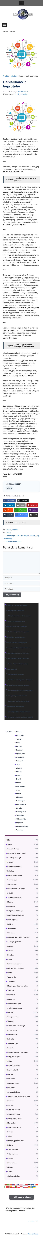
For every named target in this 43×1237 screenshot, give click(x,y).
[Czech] (19, 1184)
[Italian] (5, 1187)
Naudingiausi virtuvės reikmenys (17, 653)
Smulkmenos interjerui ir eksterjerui (20, 680)
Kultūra (10, 924)
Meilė (9, 840)
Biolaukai (19, 797)
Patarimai (10, 871)
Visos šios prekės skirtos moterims (18, 648)
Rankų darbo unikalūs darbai (18, 664)
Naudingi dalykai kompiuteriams (19, 712)
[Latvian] (8, 1187)
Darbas (10, 950)
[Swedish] (31, 1187)
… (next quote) (33, 1221)
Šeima (9, 844)
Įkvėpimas (11, 1088)
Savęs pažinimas (13, 1092)
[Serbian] (21, 1187)
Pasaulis (10, 1048)
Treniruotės (11, 977)
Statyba (10, 1105)
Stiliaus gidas (12, 920)
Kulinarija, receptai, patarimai (16, 605)
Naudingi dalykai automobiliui (16, 696)
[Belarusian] (5, 1184)
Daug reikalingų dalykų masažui (17, 658)
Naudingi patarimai (14, 866)
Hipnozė (19, 768)
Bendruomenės (12, 1083)
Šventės (10, 862)
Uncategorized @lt (14, 858)
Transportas (11, 1163)
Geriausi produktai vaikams (17, 1052)
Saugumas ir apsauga (15, 911)
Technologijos (12, 880)
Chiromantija (21, 819)
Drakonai (19, 750)
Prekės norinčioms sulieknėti (16, 626)
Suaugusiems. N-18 (14, 1119)
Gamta (9, 1172)
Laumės (19, 746)
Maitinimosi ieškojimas (15, 915)
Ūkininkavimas (12, 1154)
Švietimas (11, 1079)
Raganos (19, 823)
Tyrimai (10, 1136)
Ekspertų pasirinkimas (15, 1141)
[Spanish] (29, 1187)
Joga (18, 764)
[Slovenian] (26, 1187)
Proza (9, 973)
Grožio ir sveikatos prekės (15, 621)
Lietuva (10, 1167)
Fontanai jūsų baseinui (16, 674)
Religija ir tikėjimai (14, 1057)
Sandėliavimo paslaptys (16, 1026)
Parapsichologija (22, 826)
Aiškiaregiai (20, 786)
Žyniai (18, 779)
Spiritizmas (20, 754)
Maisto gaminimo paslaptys (17, 986)
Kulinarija (10, 1039)
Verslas (10, 1132)
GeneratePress (33, 1234)
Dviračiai (10, 893)
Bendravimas (12, 1034)
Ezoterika (10, 1158)
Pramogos (11, 906)
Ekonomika (11, 1123)
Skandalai (11, 995)
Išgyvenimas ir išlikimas (16, 889)
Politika (10, 1145)
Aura (18, 790)
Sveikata (10, 990)
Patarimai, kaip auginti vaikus (18, 937)
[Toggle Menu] (21, 3)
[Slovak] (24, 1187)
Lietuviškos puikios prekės (15, 637)
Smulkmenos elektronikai (15, 706)
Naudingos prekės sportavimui (18, 701)
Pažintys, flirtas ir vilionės (16, 853)
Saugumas (11, 999)
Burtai (18, 794)
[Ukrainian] (34, 1187)
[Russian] (19, 1187)
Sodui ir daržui (11, 669)
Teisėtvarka (11, 928)
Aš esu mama (12, 1030)
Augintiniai (11, 981)
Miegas (10, 1074)
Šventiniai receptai (14, 1004)
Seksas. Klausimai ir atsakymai (18, 1096)
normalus (24, 94)
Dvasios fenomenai (13, 542)
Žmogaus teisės (13, 1017)
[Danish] (21, 1184)
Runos (18, 783)
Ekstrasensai (21, 804)
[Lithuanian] (11, 1187)
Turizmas (10, 1101)
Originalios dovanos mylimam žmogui (19, 717)
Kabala (18, 775)
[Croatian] (16, 1184)
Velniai (18, 739)
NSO (18, 743)
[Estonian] (29, 1184)
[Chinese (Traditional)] (13, 1184)
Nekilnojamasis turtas (15, 1127)
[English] (26, 1184)
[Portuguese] (16, 1187)
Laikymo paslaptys (14, 964)
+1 (15, 94)
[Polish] (13, 1187)
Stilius (9, 1061)
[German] (37, 1184)
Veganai (10, 1021)
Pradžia (6, 76)
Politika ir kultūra (13, 1110)
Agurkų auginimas (14, 942)
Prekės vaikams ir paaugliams (16, 642)
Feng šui (19, 808)
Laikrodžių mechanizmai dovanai (17, 685)
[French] (34, 1184)
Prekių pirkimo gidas (14, 875)
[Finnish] (31, 1184)
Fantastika (20, 735)
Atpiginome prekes (14, 897)
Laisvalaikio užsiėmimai (16, 968)
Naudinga (10, 955)
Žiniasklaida (11, 884)
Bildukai (19, 732)
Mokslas (10, 1012)
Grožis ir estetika (13, 1065)
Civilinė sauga (12, 1149)
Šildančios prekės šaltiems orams (19, 616)
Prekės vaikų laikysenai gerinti (18, 632)
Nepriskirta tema (13, 1114)
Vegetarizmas (12, 1043)
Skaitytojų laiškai (13, 1176)
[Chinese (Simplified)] (11, 1184)
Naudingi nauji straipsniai (15, 610)
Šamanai (19, 761)
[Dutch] (24, 1184)
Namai (9, 959)
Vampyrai (19, 830)
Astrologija (20, 757)
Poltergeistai (21, 812)
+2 (18, 94)
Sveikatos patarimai (14, 1008)
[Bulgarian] (8, 1184)
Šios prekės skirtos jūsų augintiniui (20, 690)
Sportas (10, 946)
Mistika (5, 32)
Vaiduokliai (20, 815)
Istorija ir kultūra (13, 1070)
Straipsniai (11, 933)
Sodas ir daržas (13, 849)
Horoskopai (20, 801)
